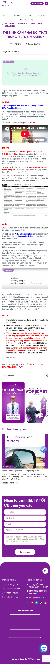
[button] (5, 460)
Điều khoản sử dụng (10, 593)
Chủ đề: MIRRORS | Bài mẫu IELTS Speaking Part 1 (20, 471)
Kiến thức (16, 15)
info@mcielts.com (36, 598)
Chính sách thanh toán (11, 589)
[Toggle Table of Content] (44, 51)
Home (5, 15)
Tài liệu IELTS (42, 15)
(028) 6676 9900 (36, 591)
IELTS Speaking (26, 20)
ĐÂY (21, 367)
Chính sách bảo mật (10, 597)
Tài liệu (28, 15)
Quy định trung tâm (10, 584)
